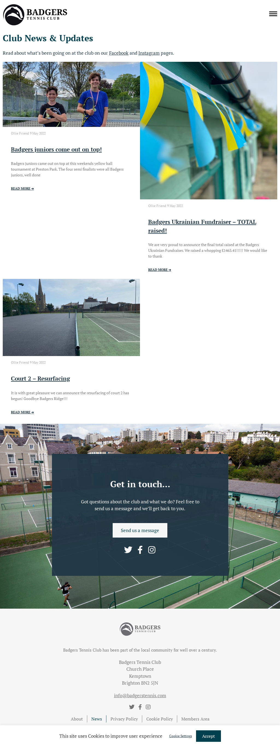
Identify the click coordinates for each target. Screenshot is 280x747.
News (96, 719)
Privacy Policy (124, 719)
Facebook (119, 53)
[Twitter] (128, 550)
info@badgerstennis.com (140, 695)
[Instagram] (152, 550)
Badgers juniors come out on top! (56, 149)
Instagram (149, 53)
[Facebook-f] (140, 550)
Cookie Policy (159, 719)
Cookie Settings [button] (180, 736)
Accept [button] (208, 736)
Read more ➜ (22, 188)
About (77, 719)
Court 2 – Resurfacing (40, 378)
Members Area (195, 719)
